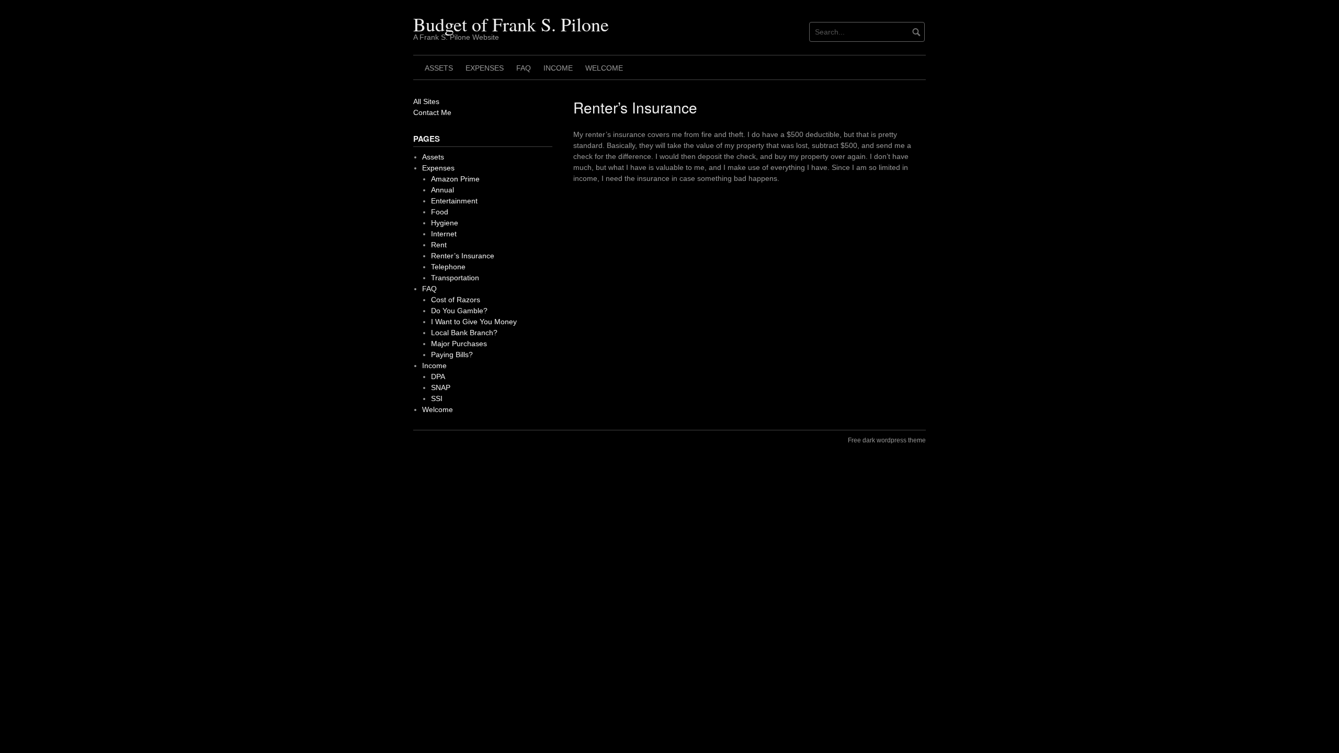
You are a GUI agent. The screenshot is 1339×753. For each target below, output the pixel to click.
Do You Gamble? (459, 310)
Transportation (455, 277)
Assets (439, 68)
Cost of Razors (455, 299)
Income (558, 68)
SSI (436, 398)
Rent (439, 245)
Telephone (448, 267)
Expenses (485, 68)
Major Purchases (459, 343)
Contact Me (432, 112)
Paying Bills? (452, 354)
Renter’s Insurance (462, 256)
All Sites (426, 101)
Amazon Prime (455, 179)
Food (439, 212)
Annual (442, 190)
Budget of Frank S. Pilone (511, 24)
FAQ (523, 68)
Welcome (604, 68)
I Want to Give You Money (474, 321)
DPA (438, 376)
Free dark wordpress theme (887, 440)
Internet (444, 234)
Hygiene (444, 223)
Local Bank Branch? (464, 332)
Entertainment (454, 201)
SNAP (440, 387)
